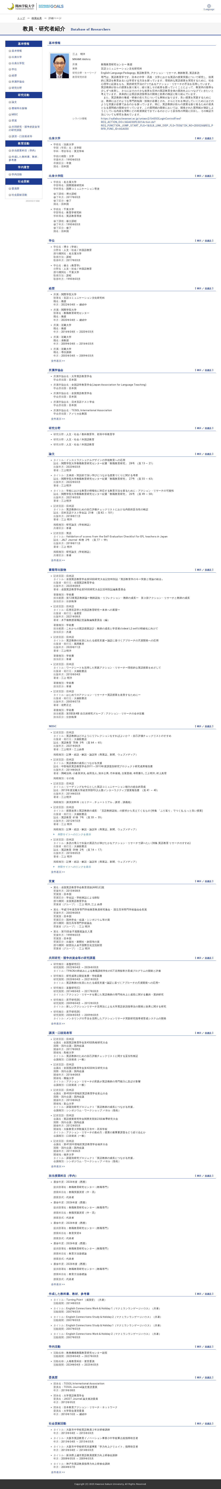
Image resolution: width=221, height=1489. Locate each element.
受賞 (14, 120)
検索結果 (37, 18)
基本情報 (17, 50)
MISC (15, 114)
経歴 (14, 75)
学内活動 (17, 174)
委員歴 (16, 188)
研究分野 (17, 87)
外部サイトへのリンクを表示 (74, 834)
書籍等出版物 (19, 108)
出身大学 (17, 57)
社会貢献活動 (19, 194)
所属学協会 (18, 81)
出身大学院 (18, 63)
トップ (21, 18)
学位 (14, 69)
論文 (14, 102)
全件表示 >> (58, 360)
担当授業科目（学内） (24, 150)
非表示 (208, 138)
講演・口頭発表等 (22, 136)
